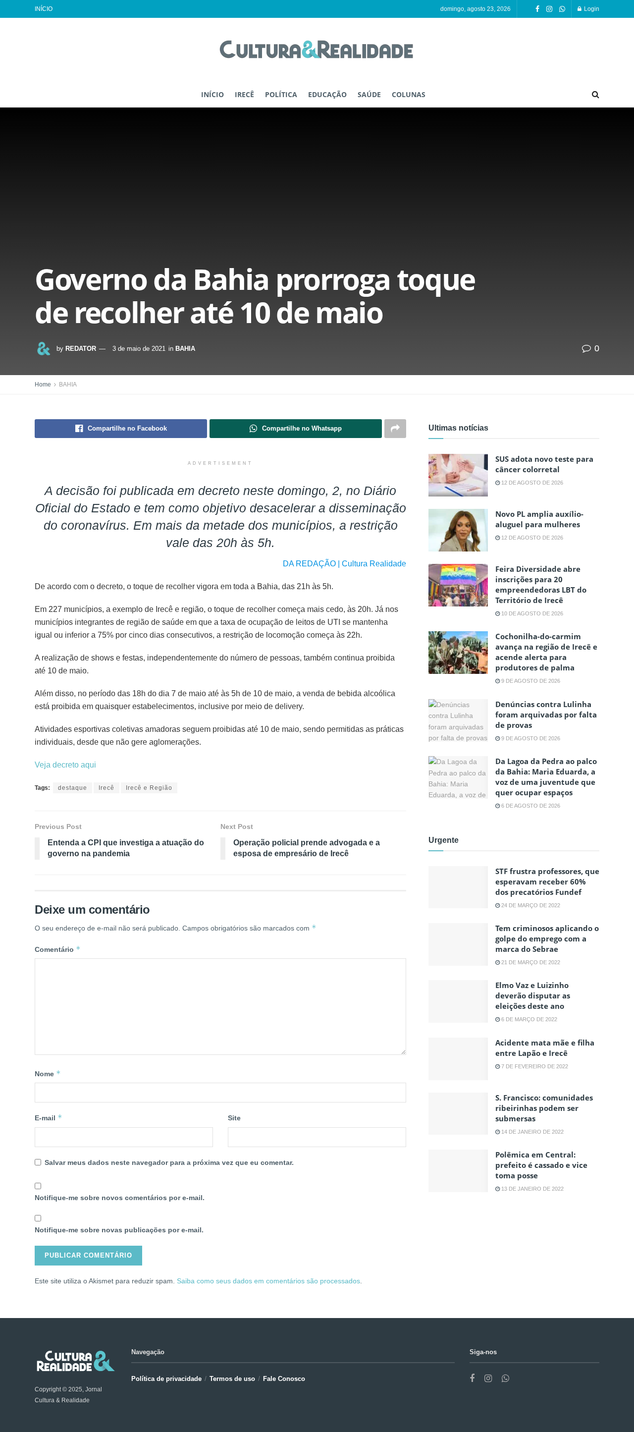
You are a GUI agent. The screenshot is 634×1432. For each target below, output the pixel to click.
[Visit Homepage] (317, 50)
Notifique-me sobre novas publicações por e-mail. (119, 1230)
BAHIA (185, 348)
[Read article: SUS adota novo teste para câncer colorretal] (458, 475)
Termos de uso (232, 1378)
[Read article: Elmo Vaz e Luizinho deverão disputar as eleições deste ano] (458, 1001)
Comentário (58, 949)
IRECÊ (244, 94)
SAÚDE (369, 94)
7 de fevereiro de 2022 (534, 1066)
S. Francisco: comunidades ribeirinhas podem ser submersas (544, 1108)
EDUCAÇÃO (327, 94)
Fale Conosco (284, 1378)
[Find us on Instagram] (549, 9)
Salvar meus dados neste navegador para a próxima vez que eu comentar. (169, 1162)
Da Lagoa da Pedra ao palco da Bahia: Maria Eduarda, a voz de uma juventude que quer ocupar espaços (546, 776)
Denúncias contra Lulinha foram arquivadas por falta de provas (546, 714)
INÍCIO (44, 8)
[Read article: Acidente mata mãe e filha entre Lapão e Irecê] (458, 1059)
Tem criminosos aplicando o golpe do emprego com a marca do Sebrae (547, 938)
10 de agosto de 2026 (531, 613)
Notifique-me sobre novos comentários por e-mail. (120, 1198)
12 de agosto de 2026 (531, 483)
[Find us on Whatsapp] (562, 9)
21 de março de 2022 (530, 962)
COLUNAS (408, 94)
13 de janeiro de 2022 (532, 1189)
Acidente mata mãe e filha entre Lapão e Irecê (544, 1048)
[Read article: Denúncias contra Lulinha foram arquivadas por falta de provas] (458, 720)
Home (43, 384)
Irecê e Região (149, 787)
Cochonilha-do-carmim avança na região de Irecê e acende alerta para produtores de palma (546, 651)
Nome (48, 1073)
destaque (72, 787)
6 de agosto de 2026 (530, 806)
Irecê (106, 787)
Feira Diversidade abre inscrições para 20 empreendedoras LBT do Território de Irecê (540, 584)
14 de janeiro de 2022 (532, 1132)
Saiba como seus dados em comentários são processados (268, 1281)
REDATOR (80, 348)
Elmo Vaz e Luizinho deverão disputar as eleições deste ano (532, 995)
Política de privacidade (166, 1378)
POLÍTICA (281, 94)
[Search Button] (595, 94)
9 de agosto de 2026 (530, 681)
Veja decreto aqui (65, 765)
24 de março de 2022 (530, 905)
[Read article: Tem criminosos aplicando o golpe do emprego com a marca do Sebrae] (458, 944)
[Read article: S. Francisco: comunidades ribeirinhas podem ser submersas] (458, 1114)
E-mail (48, 1117)
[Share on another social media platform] (395, 428)
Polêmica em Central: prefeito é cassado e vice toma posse (541, 1165)
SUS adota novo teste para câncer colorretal (544, 464)
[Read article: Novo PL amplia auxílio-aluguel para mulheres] (458, 530)
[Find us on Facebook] (537, 9)
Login (590, 8)
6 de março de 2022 (528, 1019)
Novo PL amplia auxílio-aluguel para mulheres (539, 519)
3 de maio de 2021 (138, 348)
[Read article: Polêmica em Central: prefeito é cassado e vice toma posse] (458, 1171)
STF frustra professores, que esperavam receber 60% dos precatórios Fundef (547, 881)
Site (234, 1118)
